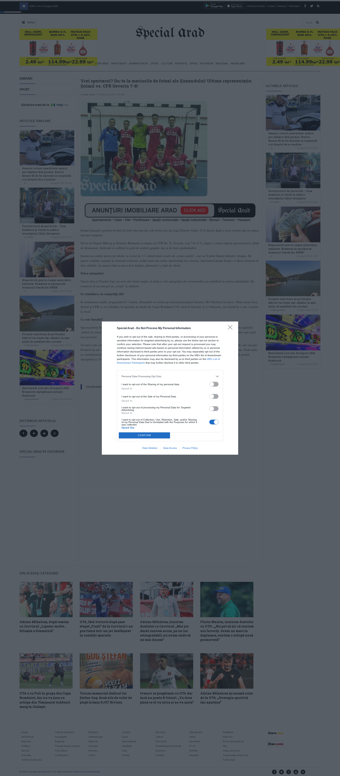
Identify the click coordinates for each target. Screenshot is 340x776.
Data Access (170, 448)
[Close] (231, 328)
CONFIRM (144, 435)
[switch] (214, 384)
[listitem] (170, 376)
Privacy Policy (190, 448)
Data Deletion (150, 448)
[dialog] (170, 388)
